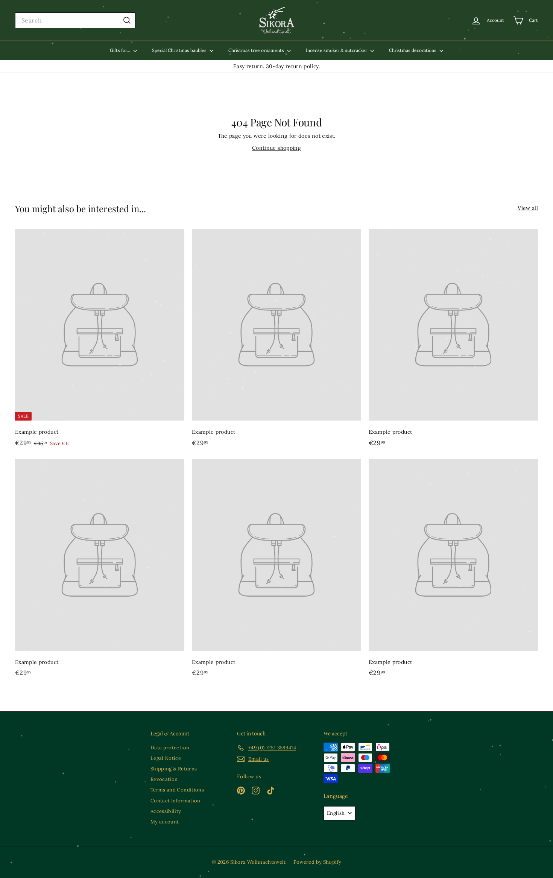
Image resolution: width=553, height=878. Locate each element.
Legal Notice (165, 758)
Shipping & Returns (173, 769)
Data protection (169, 747)
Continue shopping (276, 147)
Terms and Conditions (177, 790)
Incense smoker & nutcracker (337, 50)
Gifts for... (120, 50)
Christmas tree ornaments (256, 50)
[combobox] (75, 20)
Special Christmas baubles (180, 50)
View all (528, 208)
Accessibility (165, 811)
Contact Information (175, 800)
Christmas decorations (413, 50)
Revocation (164, 779)
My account (164, 822)
